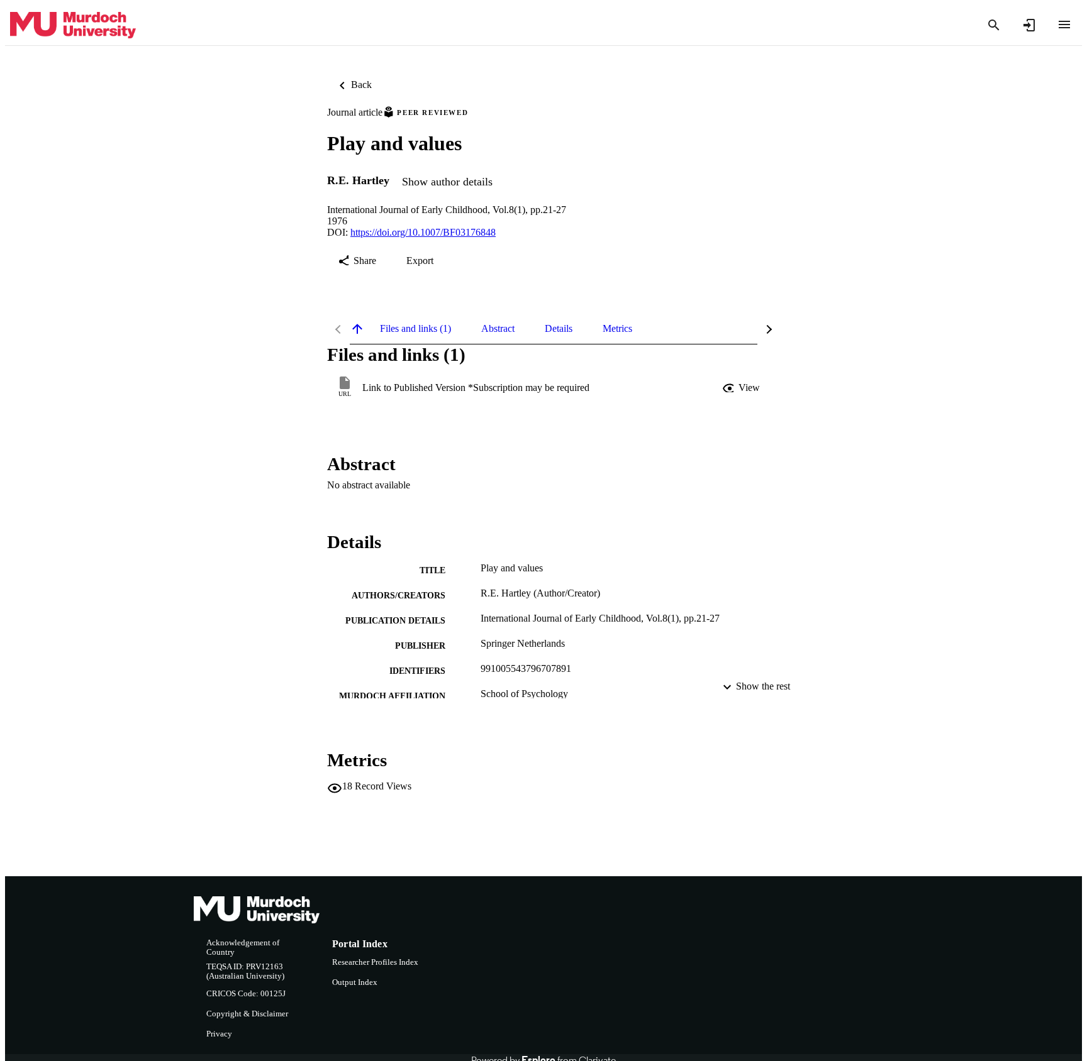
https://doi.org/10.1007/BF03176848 (423, 232)
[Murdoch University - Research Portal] (73, 25)
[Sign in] (1029, 25)
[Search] (993, 25)
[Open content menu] (1064, 24)
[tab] (415, 329)
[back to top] (357, 328)
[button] (742, 387)
